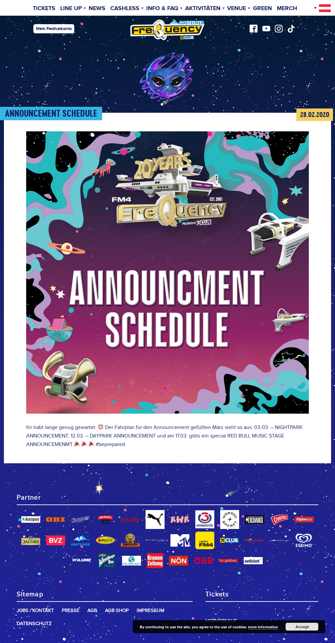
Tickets (44, 8)
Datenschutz (34, 623)
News (97, 8)
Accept (302, 627)
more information (263, 626)
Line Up (71, 8)
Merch (287, 8)
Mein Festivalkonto (54, 28)
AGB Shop (117, 610)
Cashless (124, 8)
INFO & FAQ (162, 8)
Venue (236, 8)
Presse (70, 610)
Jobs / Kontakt (35, 610)
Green (262, 8)
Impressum (150, 610)
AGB (92, 610)
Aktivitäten (202, 8)
